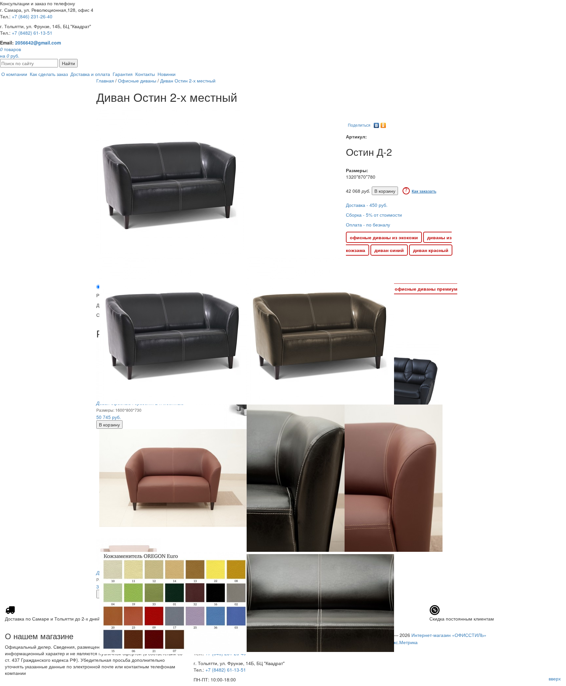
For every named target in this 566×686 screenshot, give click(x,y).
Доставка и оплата (90, 74)
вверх (555, 678)
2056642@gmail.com (38, 42)
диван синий (389, 250)
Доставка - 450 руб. (366, 205)
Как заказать (424, 191)
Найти (68, 63)
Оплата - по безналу (368, 224)
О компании (14, 74)
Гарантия (123, 74)
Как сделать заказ (49, 74)
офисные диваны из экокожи (384, 237)
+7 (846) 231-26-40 (32, 16)
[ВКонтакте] (376, 123)
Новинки (167, 74)
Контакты (145, 74)
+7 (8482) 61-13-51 (32, 32)
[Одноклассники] (383, 123)
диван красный (430, 250)
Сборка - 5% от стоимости (374, 214)
